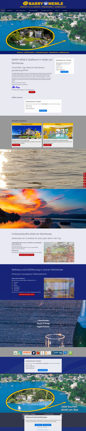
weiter (83, 31)
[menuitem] (3, 10)
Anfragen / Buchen (33, 10)
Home (3, 10)
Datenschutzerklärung (60, 69)
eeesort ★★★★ (43, 7)
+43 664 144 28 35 (49, 414)
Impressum (47, 429)
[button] (32, 92)
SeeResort (9, 10)
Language (65, 10)
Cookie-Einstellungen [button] (42, 427)
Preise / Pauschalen (20, 10)
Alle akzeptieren (64, 71)
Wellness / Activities (46, 10)
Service (57, 10)
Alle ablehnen (38, 424)
